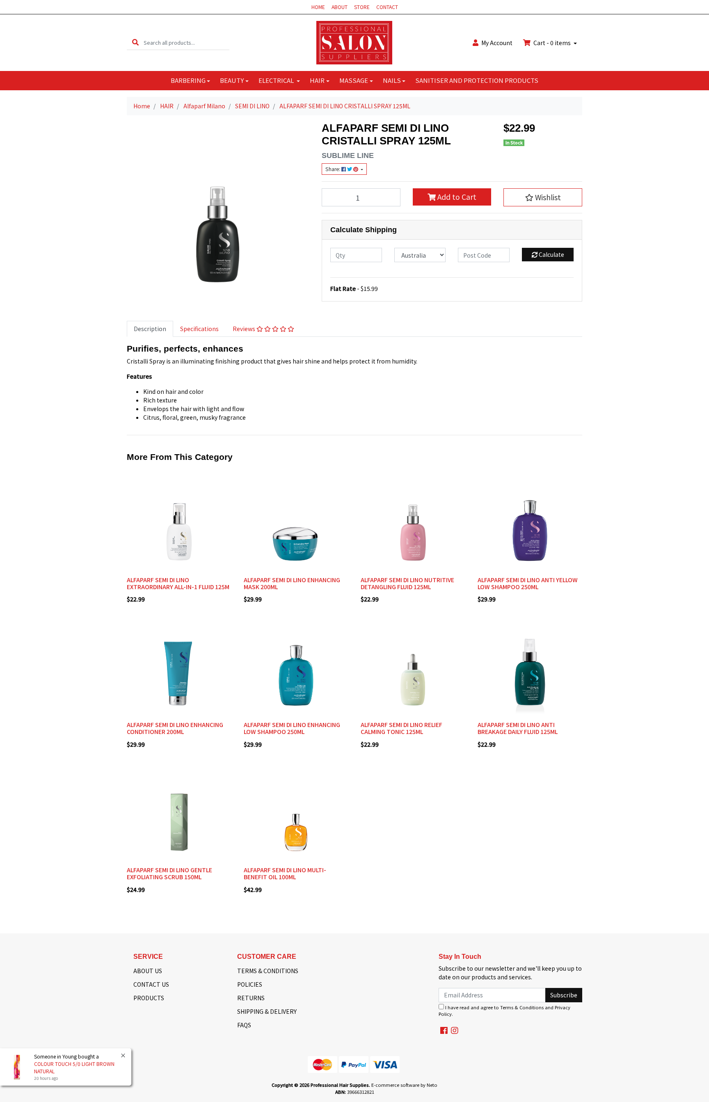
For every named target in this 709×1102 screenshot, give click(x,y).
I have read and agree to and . (504, 1010)
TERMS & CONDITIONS (267, 971)
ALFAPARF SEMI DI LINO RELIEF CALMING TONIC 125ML (401, 728)
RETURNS (251, 998)
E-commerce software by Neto (404, 1084)
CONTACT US (151, 984)
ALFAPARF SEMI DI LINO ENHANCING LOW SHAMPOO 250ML (292, 728)
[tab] (150, 329)
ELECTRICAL (276, 80)
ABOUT (340, 6)
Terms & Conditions (522, 1007)
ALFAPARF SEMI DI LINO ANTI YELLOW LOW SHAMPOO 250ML (528, 583)
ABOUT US (147, 971)
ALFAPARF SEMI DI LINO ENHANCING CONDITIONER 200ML (175, 728)
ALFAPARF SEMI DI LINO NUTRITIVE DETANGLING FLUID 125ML (407, 583)
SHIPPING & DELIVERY (267, 1011)
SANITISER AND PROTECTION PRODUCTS (476, 80)
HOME (318, 6)
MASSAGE (353, 80)
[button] (542, 197)
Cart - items (552, 43)
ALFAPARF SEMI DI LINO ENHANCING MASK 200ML (292, 583)
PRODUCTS (148, 998)
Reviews (244, 329)
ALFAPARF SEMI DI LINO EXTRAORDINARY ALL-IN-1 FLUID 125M (178, 583)
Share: (333, 169)
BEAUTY (232, 80)
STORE (362, 6)
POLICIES (249, 984)
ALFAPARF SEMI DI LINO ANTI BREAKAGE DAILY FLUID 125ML (518, 728)
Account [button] (496, 43)
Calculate (550, 254)
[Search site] (135, 42)
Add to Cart (456, 197)
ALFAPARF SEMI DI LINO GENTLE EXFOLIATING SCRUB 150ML (169, 873)
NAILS (392, 80)
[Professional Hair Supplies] (354, 42)
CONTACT (387, 6)
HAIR (317, 80)
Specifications (199, 329)
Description (150, 329)
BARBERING (188, 80)
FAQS (244, 1025)
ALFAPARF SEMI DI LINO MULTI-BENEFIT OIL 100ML (285, 873)
